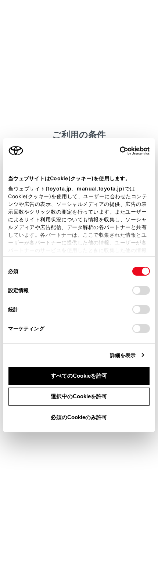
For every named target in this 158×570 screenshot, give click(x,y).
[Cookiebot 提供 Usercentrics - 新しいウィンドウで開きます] (117, 150)
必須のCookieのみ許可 (79, 417)
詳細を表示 (123, 355)
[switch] (141, 290)
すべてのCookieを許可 (79, 376)
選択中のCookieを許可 (79, 396)
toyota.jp (59, 188)
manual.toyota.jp (99, 188)
